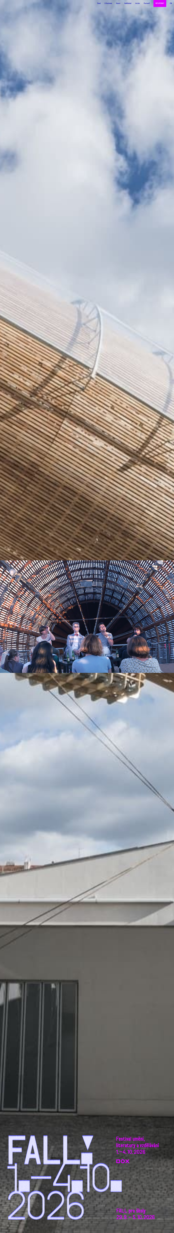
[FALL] (1, 3)
